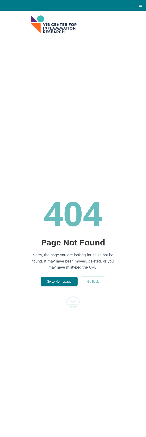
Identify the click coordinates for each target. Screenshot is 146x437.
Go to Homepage (59, 281)
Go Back (93, 281)
